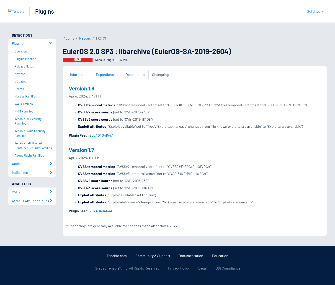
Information (79, 74)
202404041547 (101, 135)
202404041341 (101, 211)
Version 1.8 (81, 88)
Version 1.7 (81, 150)
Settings (313, 11)
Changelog (160, 74)
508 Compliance (227, 268)
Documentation (191, 255)
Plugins (44, 11)
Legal (202, 268)
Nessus (85, 38)
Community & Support (152, 255)
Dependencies (107, 74)
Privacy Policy (179, 268)
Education (220, 255)
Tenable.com (117, 255)
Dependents (135, 74)
